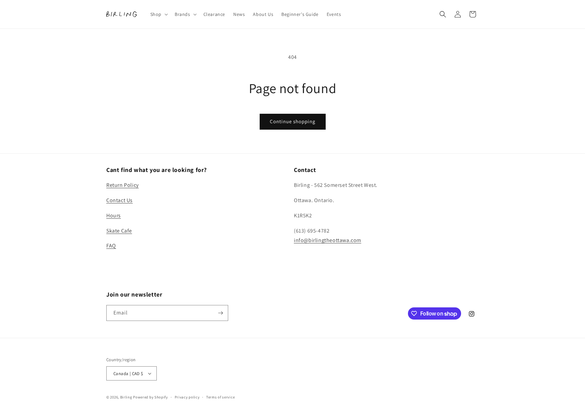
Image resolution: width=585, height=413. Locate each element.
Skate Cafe (119, 230)
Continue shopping (293, 121)
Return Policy (122, 185)
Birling (126, 397)
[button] (158, 14)
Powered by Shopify (150, 397)
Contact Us (119, 200)
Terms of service (220, 397)
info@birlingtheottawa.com (327, 240)
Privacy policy (187, 397)
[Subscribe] (220, 313)
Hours (113, 215)
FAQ (111, 245)
